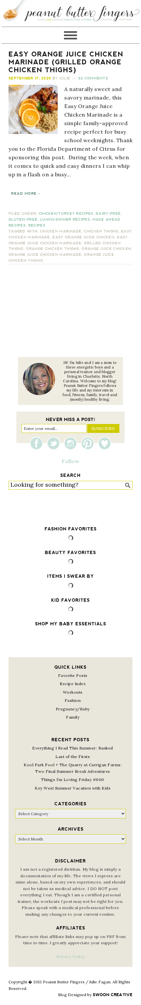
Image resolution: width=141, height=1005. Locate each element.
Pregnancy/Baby (73, 708)
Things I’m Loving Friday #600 (72, 779)
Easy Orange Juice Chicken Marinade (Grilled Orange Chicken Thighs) (66, 62)
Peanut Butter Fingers (70, 13)
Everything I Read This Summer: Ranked (72, 748)
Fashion (73, 700)
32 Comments (93, 78)
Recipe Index (73, 683)
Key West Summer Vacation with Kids (73, 788)
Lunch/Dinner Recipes (65, 219)
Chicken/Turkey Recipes (66, 214)
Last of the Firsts (72, 756)
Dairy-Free (108, 214)
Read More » (25, 193)
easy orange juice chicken (83, 237)
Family (72, 717)
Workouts (73, 692)
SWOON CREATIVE (112, 995)
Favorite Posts (73, 675)
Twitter (55, 443)
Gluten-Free (23, 219)
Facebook (38, 443)
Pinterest (89, 443)
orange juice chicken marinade (45, 255)
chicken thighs (101, 231)
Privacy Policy (70, 956)
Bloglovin (104, 443)
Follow (70, 461)
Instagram (72, 443)
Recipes (36, 225)
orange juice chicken (106, 249)
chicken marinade (61, 231)
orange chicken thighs (52, 249)
